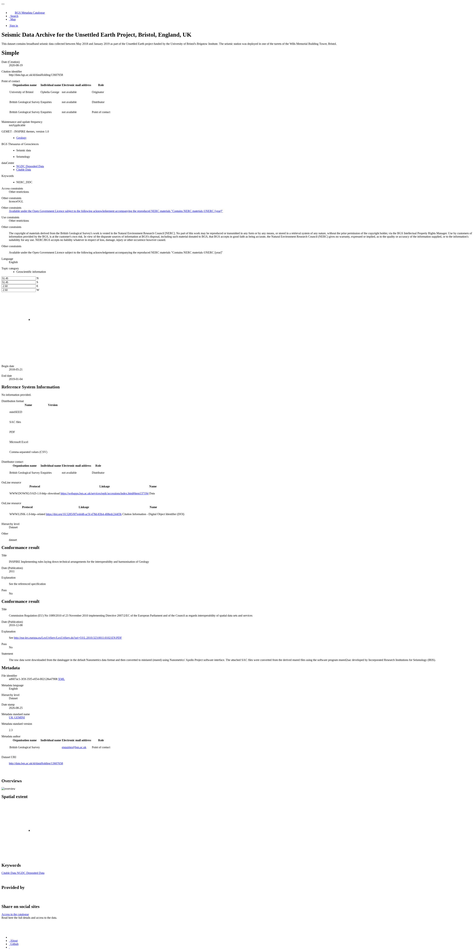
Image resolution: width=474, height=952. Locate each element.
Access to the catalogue (15, 914)
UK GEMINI (17, 717)
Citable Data (23, 169)
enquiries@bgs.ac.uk (74, 747)
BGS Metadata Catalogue (30, 12)
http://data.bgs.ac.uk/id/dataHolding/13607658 (36, 763)
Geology (21, 137)
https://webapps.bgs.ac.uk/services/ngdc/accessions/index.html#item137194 (104, 493)
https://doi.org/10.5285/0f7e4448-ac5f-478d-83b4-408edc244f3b (84, 514)
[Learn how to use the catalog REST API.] (9, 947)
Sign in (14, 25)
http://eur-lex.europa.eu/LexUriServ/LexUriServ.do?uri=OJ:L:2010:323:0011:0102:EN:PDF (68, 637)
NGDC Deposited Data (30, 166)
